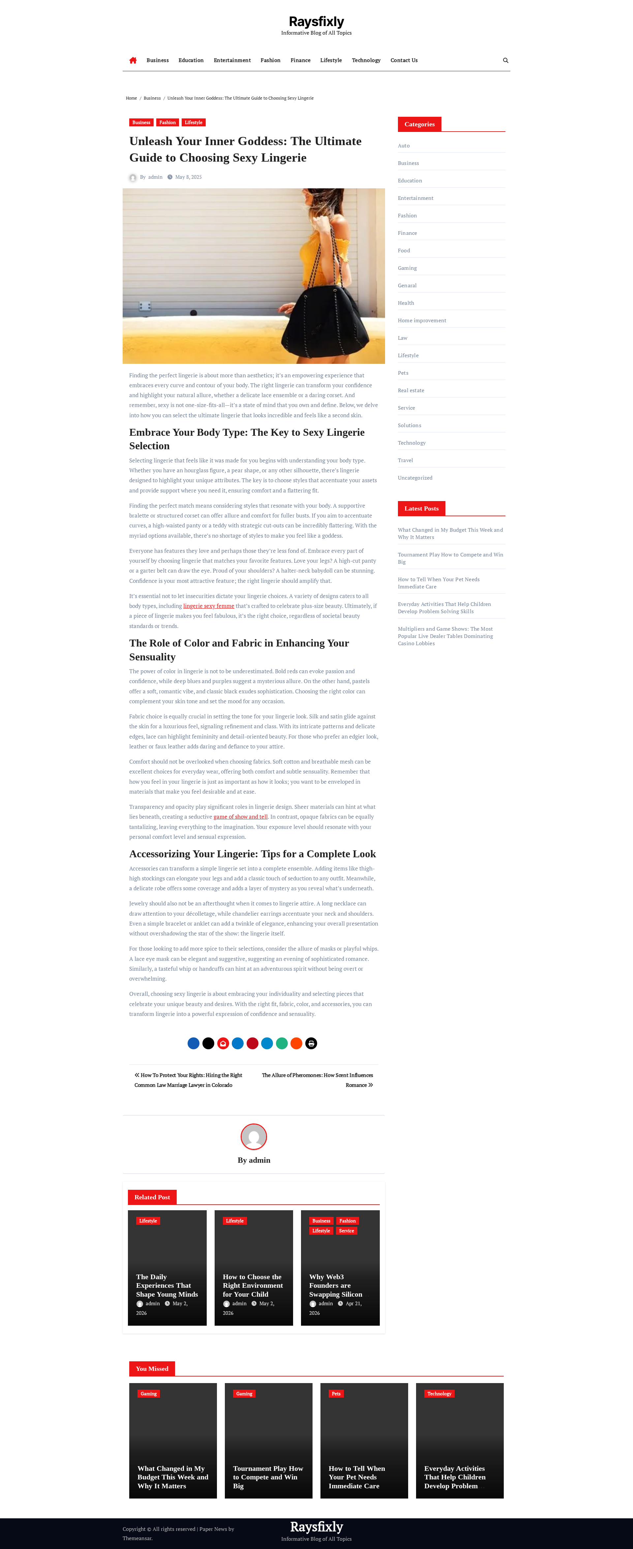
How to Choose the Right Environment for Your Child (253, 1285)
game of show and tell (241, 816)
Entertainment (232, 60)
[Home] (133, 60)
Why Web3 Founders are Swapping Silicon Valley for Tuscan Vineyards (336, 1294)
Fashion (271, 60)
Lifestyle (331, 60)
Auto (404, 145)
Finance (301, 60)
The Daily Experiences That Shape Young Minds (167, 1285)
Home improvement (422, 320)
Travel (405, 460)
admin (155, 177)
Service (346, 1230)
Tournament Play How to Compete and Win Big (268, 1477)
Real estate (411, 390)
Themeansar (137, 1538)
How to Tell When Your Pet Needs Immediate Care (357, 1477)
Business (158, 60)
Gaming (407, 267)
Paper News (213, 1529)
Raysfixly (316, 21)
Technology (366, 60)
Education (191, 60)
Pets (403, 372)
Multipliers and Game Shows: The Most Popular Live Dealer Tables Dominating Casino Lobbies (445, 636)
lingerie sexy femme (208, 606)
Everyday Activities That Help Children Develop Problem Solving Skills (445, 607)
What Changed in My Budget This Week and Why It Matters (172, 1477)
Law (403, 337)
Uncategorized (415, 477)
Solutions (409, 425)
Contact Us (404, 60)
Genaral (407, 285)
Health (406, 302)
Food (404, 250)
